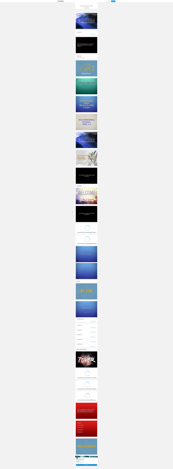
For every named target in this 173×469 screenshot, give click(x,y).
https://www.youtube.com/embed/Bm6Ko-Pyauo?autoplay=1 (87, 377)
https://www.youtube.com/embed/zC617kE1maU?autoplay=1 (86, 388)
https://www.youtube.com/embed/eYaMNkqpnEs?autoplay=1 (87, 243)
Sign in (109, 1)
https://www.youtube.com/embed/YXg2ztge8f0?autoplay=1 (86, 232)
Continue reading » (93, 34)
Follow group (87, 464)
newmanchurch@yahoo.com (80, 460)
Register (113, 1)
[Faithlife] (61, 1)
